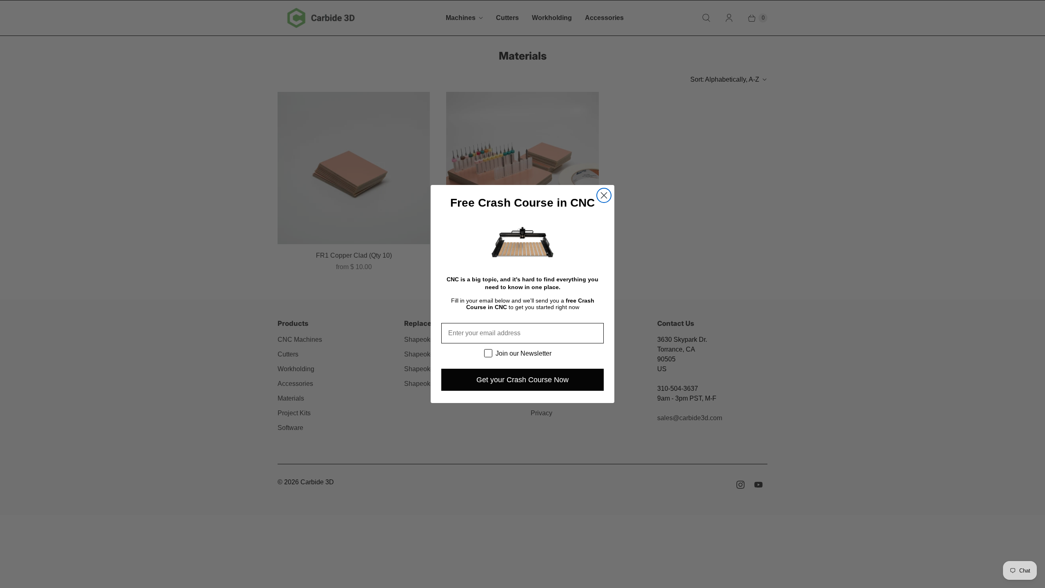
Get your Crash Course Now (522, 380)
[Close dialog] (604, 195)
